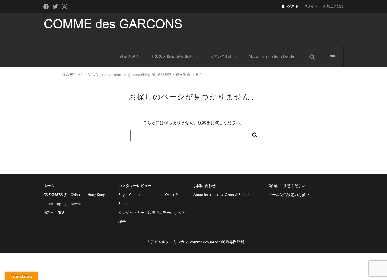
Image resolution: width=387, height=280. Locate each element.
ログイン (311, 6)
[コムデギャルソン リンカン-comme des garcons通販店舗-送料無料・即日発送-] (113, 23)
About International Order (272, 57)
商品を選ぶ (130, 57)
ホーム (48, 186)
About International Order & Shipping (223, 195)
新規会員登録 (333, 6)
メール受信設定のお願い (289, 195)
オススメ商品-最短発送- (172, 57)
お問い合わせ (221, 57)
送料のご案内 (54, 213)
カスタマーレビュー (135, 186)
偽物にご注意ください (287, 186)
